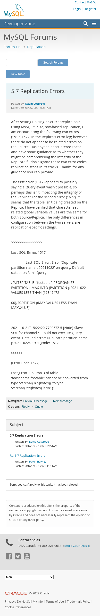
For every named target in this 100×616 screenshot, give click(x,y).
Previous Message (35, 401)
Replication (36, 46)
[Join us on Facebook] (9, 558)
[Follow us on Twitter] (18, 558)
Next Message (62, 401)
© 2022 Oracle (39, 593)
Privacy (10, 601)
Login (77, 9)
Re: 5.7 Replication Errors (27, 456)
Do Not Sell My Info (30, 601)
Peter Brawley (37, 461)
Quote (39, 406)
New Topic (18, 74)
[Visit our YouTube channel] (27, 558)
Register (90, 9)
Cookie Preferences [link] (18, 607)
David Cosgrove (39, 441)
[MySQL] (14, 10)
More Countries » (76, 546)
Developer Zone (19, 23)
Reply (26, 406)
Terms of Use (55, 601)
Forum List (13, 46)
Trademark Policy (78, 601)
